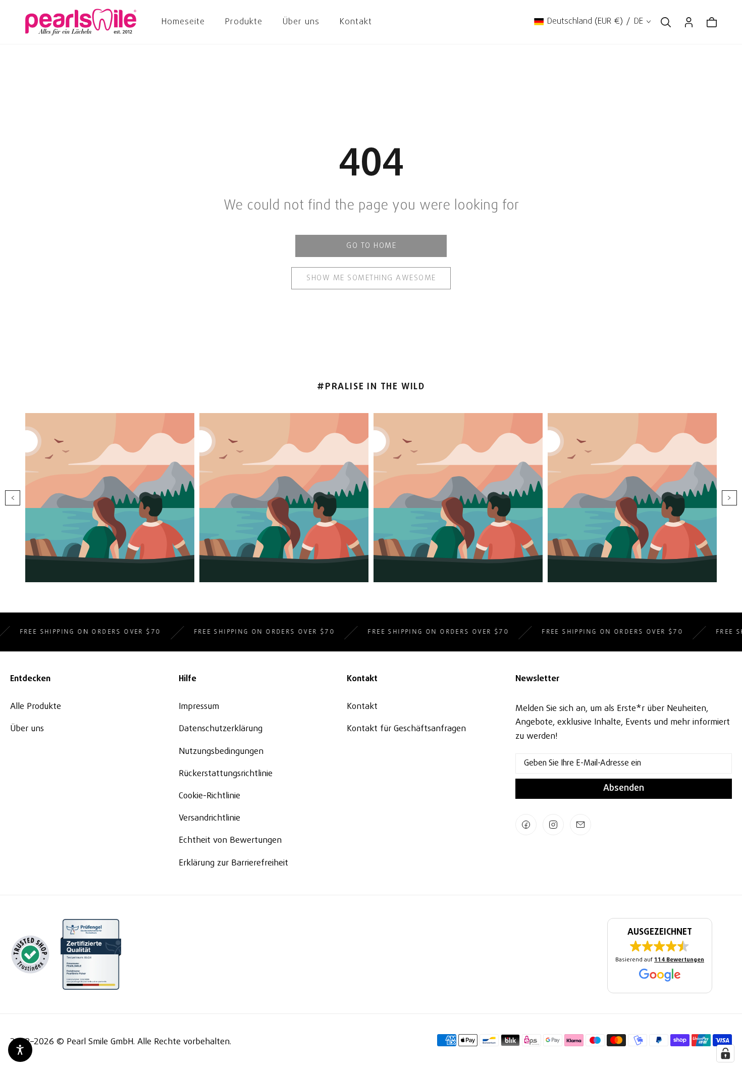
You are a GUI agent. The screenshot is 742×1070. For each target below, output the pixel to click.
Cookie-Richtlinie (209, 796)
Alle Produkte (35, 706)
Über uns (301, 22)
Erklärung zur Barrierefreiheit (233, 863)
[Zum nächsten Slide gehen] (729, 497)
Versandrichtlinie (209, 818)
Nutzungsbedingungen (221, 751)
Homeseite (183, 22)
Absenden (623, 788)
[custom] (526, 824)
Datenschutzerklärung (220, 729)
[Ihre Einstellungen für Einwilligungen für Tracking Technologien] (725, 1053)
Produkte (243, 22)
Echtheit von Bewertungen (230, 840)
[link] (371, 246)
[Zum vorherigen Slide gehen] (12, 497)
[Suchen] (666, 22)
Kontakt (356, 22)
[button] (659, 955)
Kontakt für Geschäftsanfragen (406, 729)
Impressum (199, 706)
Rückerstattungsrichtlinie (226, 774)
